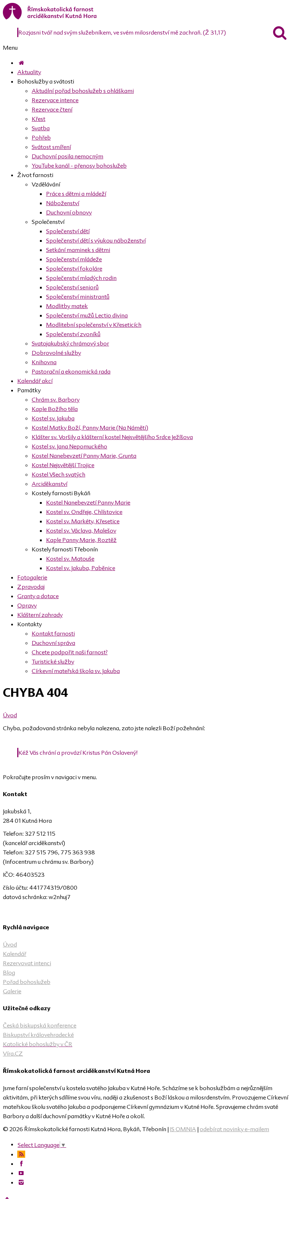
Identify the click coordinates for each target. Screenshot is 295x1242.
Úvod (10, 715)
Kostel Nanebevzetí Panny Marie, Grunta (84, 455)
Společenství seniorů (72, 287)
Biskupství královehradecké (38, 1034)
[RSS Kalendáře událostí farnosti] (21, 1154)
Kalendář (14, 953)
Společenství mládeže (74, 259)
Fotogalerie (32, 577)
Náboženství (62, 203)
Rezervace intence (55, 100)
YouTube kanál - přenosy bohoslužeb (79, 165)
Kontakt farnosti (53, 633)
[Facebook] (21, 1163)
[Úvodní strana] (21, 62)
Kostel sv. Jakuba (53, 418)
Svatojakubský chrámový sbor (70, 343)
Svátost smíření (51, 146)
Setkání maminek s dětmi (78, 249)
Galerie (12, 991)
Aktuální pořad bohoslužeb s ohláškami (83, 90)
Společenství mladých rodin (81, 277)
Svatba (41, 128)
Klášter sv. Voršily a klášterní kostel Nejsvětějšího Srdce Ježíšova (112, 437)
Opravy (27, 605)
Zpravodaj (31, 586)
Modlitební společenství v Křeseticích (93, 324)
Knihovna (44, 362)
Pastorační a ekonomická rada (71, 371)
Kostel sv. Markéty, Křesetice (82, 521)
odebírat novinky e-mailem (234, 1129)
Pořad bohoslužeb (26, 981)
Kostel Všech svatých (58, 474)
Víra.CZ (13, 1053)
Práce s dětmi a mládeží (76, 193)
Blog (9, 972)
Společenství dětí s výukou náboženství (96, 240)
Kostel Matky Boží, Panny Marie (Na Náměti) (90, 427)
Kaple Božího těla (55, 408)
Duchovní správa (53, 642)
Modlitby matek (67, 306)
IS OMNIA (183, 1129)
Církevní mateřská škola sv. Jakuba (76, 670)
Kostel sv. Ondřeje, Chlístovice (84, 511)
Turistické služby (53, 661)
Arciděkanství (49, 483)
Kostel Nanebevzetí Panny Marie (88, 502)
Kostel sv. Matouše (70, 558)
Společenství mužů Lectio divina (87, 315)
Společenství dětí (68, 231)
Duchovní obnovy (69, 212)
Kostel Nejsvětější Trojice (63, 465)
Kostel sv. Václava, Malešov (81, 530)
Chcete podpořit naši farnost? (70, 652)
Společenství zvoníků (73, 334)
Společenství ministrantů (77, 296)
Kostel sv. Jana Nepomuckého (69, 446)
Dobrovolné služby (56, 352)
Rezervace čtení (52, 109)
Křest (38, 118)
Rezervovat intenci (27, 963)
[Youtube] (21, 1172)
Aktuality (29, 72)
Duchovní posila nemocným (67, 156)
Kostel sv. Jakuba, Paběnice (80, 568)
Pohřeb (41, 137)
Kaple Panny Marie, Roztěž (81, 539)
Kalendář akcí (35, 380)
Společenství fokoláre (74, 268)
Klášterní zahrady (40, 614)
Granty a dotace (38, 596)
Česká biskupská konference (39, 1025)
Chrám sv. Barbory (56, 399)
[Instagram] (21, 1182)
